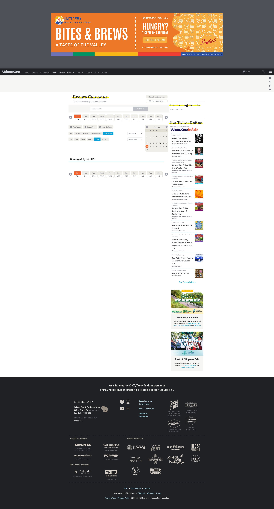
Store (96, 72)
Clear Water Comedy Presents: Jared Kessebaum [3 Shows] (182, 152)
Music (83, 139)
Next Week (91, 127)
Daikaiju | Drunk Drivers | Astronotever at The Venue (181, 139)
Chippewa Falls (96, 133)
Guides (62, 72)
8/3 (159, 117)
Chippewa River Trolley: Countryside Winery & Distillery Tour (180, 211)
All (71, 133)
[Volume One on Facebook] (270, 78)
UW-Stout (197, 326)
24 (147, 146)
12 (153, 140)
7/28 (110, 117)
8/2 (150, 117)
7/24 (77, 117)
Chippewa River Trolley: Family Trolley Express (182, 182)
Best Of (80, 72)
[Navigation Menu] (270, 71)
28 (160, 146)
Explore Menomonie (184, 326)
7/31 (134, 117)
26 (153, 146)
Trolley (104, 72)
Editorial (141, 493)
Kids (76, 139)
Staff (126, 488)
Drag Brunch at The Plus (180, 273)
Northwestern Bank (187, 367)
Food (97, 139)
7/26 (93, 117)
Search (140, 109)
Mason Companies (190, 365)
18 (150, 143)
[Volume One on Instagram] (270, 82)
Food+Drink (45, 72)
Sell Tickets (158, 101)
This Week (76, 127)
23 (166, 143)
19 (153, 143)
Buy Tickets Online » (187, 282)
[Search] (263, 71)
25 (150, 146)
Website (150, 493)
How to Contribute (146, 408)
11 (150, 140)
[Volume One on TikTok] (270, 86)
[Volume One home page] (13, 72)
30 (166, 146)
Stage (90, 139)
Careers (147, 488)
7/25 (85, 117)
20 (157, 143)
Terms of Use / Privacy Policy (117, 498)
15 (163, 140)
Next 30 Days (107, 127)
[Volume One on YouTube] (270, 89)
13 (156, 140)
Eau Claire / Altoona (81, 133)
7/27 (102, 117)
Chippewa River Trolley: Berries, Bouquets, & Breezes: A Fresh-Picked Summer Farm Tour (182, 243)
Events (35, 72)
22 (163, 143)
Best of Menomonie (187, 317)
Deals (54, 72)
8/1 (142, 117)
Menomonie (108, 133)
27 (156, 146)
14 (160, 140)
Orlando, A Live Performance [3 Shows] (182, 226)
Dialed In (70, 72)
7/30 (126, 117)
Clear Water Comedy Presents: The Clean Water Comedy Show (182, 261)
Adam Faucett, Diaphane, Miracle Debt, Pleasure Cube (181, 195)
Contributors (136, 488)
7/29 (118, 117)
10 (147, 140)
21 (160, 143)
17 (146, 143)
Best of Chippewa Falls (187, 359)
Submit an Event (157, 97)
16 (166, 140)
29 (163, 146)
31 (147, 149)
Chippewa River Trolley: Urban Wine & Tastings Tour (182, 166)
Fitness (104, 139)
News (27, 72)
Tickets (89, 72)
